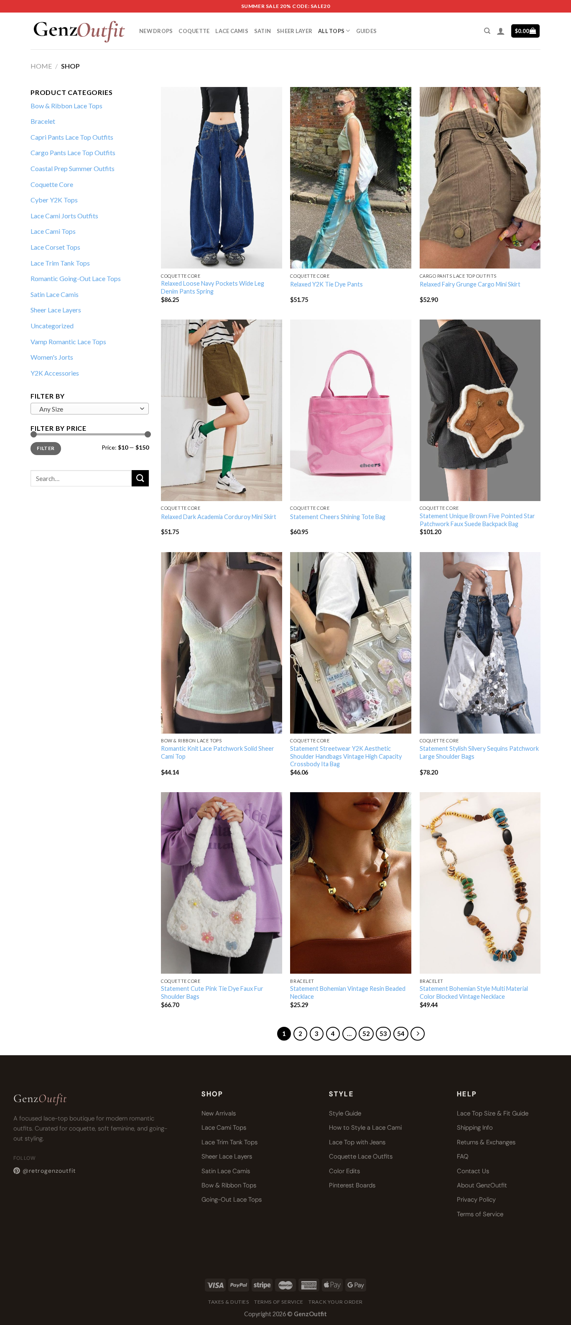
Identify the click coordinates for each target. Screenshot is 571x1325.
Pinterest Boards (352, 1185)
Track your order (335, 1302)
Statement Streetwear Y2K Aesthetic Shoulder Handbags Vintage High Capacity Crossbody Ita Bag (346, 756)
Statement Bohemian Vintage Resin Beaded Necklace (347, 992)
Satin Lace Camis (55, 294)
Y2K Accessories (55, 373)
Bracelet (43, 121)
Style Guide (345, 1113)
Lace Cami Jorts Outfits (64, 216)
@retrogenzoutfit (49, 1170)
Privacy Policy (476, 1199)
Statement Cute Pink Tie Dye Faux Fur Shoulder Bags (212, 992)
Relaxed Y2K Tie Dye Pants (326, 284)
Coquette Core (52, 184)
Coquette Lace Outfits (361, 1156)
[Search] (487, 31)
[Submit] (140, 478)
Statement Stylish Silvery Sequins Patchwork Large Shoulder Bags (479, 752)
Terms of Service (480, 1214)
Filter (45, 448)
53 (383, 1033)
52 (366, 1033)
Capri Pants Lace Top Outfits (72, 137)
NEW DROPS (156, 31)
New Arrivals (218, 1113)
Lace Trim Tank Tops (60, 263)
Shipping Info (475, 1127)
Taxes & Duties (228, 1302)
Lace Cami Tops (53, 231)
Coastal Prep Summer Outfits (73, 168)
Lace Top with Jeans (357, 1142)
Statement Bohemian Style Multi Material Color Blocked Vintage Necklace (474, 992)
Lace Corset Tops (55, 247)
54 (401, 1033)
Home (41, 66)
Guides (366, 31)
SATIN (262, 31)
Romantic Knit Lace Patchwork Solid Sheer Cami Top (217, 752)
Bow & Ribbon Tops (228, 1185)
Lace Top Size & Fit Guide (492, 1113)
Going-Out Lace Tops (231, 1199)
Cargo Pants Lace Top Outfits (73, 152)
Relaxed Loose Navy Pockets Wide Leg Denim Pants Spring (212, 287)
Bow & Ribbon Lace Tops (66, 106)
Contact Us (473, 1171)
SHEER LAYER (294, 31)
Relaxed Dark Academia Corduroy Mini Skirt (218, 516)
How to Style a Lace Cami (365, 1127)
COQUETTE (193, 31)
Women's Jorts (52, 357)
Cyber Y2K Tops (54, 200)
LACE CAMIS (231, 31)
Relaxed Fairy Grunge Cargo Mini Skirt (470, 284)
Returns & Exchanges (486, 1142)
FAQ (463, 1156)
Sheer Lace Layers (56, 310)
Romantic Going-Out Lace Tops (76, 278)
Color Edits (344, 1171)
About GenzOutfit (482, 1185)
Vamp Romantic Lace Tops (68, 341)
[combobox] (90, 408)
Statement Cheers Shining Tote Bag (337, 516)
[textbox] (87, 409)
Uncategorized (52, 326)
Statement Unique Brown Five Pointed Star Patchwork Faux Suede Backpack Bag (477, 519)
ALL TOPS (331, 31)
